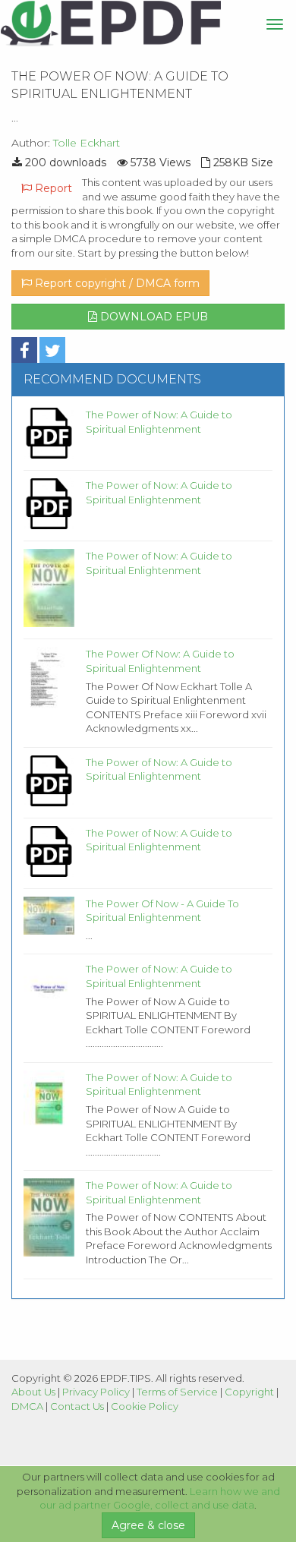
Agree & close (148, 1525)
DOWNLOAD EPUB (152, 316)
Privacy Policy (96, 1392)
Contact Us (77, 1406)
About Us (33, 1392)
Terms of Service (177, 1392)
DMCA (27, 1406)
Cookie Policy (144, 1406)
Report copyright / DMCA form (116, 283)
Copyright (249, 1392)
